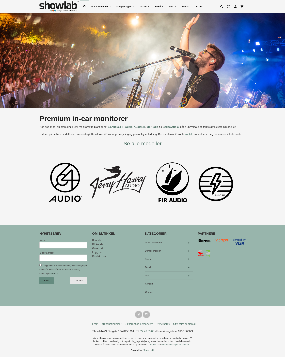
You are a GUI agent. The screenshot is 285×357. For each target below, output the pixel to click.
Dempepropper (124, 6)
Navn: (42, 240)
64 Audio (113, 127)
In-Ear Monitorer (99, 6)
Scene (143, 6)
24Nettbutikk (148, 350)
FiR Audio (126, 127)
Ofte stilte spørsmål (184, 324)
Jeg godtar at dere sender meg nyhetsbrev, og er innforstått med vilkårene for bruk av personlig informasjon (63, 270)
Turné (158, 6)
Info (171, 6)
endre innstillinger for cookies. (175, 344)
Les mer (79, 280)
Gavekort (97, 248)
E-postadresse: (47, 252)
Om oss (199, 6)
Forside (96, 240)
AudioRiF (139, 127)
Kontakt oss (99, 256)
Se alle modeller (143, 143)
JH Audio (152, 127)
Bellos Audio (171, 127)
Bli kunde (97, 244)
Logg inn (97, 252)
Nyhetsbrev (163, 324)
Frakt (95, 324)
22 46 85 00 (147, 331)
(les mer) (54, 273)
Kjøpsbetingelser (111, 324)
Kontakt (185, 6)
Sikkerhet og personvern (139, 324)
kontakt (189, 134)
